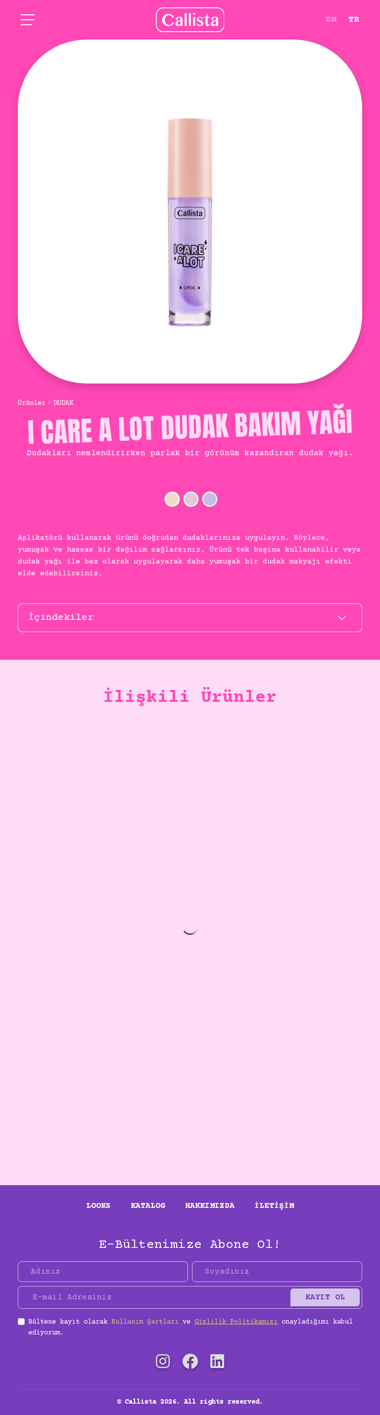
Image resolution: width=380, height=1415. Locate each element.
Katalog (148, 1205)
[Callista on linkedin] (217, 1363)
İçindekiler (61, 617)
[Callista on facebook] (190, 1363)
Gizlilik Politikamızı (236, 1322)
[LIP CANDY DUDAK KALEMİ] (190, 913)
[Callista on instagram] (163, 1363)
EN (331, 20)
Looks (98, 1205)
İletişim (274, 1205)
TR (353, 20)
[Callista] (190, 20)
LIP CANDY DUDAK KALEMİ (190, 1120)
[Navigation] (28, 20)
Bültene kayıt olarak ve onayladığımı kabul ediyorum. (190, 1327)
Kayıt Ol (325, 1297)
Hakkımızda (210, 1205)
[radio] (172, 499)
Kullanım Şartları (145, 1322)
